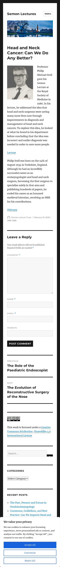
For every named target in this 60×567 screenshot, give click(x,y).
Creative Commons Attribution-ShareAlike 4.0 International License (29, 431)
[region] (30, 542)
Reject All (30, 560)
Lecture (11, 152)
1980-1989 (11, 220)
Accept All (30, 545)
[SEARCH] (50, 455)
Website (12, 328)
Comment (13, 255)
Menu (48, 14)
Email (11, 313)
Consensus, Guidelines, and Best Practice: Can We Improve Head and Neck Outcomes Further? (30, 514)
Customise (30, 553)
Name (11, 299)
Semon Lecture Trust (21, 217)
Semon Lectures (21, 14)
